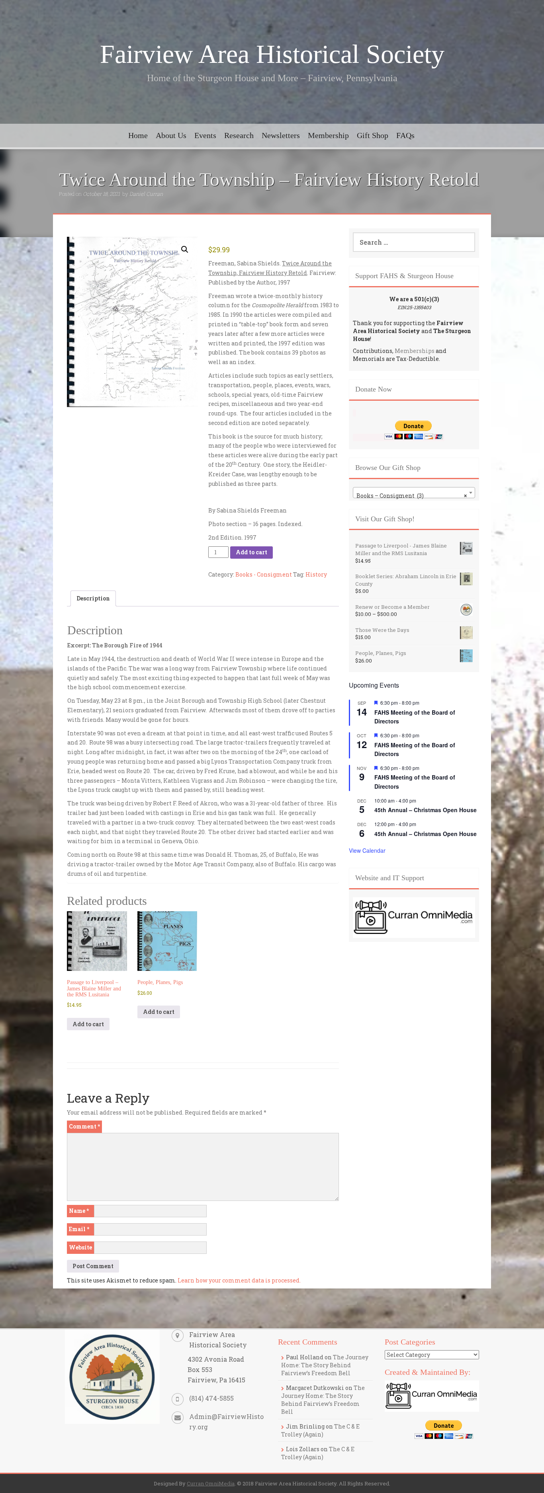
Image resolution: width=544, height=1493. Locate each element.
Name (79, 1210)
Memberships (414, 351)
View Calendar (367, 850)
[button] (185, 249)
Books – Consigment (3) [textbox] (411, 495)
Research (239, 135)
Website (80, 1247)
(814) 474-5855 (211, 1398)
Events (205, 135)
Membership (328, 135)
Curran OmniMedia (211, 1483)
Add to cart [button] (88, 1024)
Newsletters (281, 135)
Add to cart (251, 552)
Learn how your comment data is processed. (239, 1280)
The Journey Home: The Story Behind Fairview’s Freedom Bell (324, 1365)
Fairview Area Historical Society (272, 53)
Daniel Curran (146, 193)
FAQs (405, 135)
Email (79, 1229)
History (316, 574)
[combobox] (414, 492)
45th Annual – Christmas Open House (425, 810)
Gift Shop (372, 135)
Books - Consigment (263, 574)
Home (138, 135)
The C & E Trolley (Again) (320, 1430)
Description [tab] (93, 598)
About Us (171, 135)
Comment (84, 1126)
